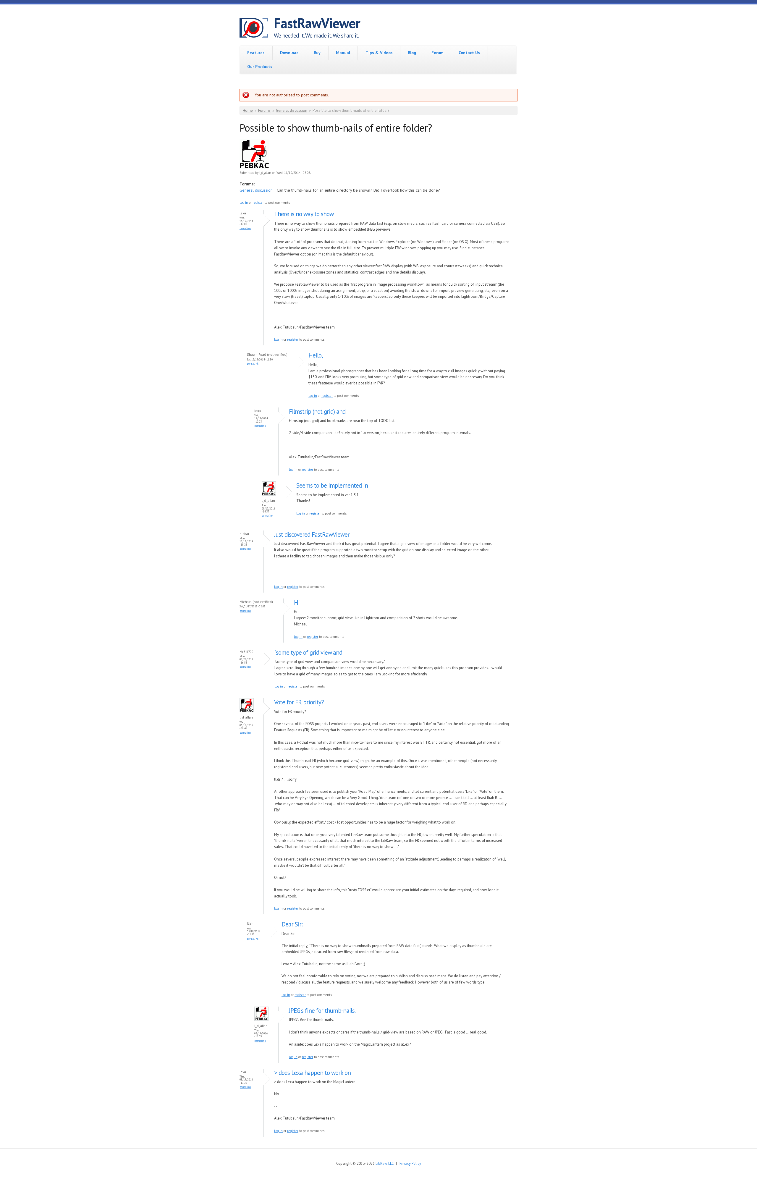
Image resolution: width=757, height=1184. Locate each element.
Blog (412, 52)
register (258, 202)
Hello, (315, 355)
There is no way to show (304, 214)
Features (256, 52)
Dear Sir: (292, 924)
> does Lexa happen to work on (312, 1073)
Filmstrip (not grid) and (317, 411)
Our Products (259, 66)
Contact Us (469, 52)
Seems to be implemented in (332, 485)
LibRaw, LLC (384, 1163)
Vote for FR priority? (299, 702)
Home (248, 110)
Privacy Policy (410, 1163)
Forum (437, 52)
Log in (244, 202)
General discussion (291, 110)
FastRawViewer (317, 23)
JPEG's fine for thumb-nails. (322, 1011)
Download (289, 52)
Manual (343, 52)
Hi (297, 602)
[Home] (257, 29)
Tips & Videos (379, 52)
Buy (317, 52)
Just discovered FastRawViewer (312, 534)
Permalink (245, 228)
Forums (264, 110)
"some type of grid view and (308, 652)
